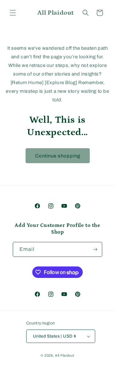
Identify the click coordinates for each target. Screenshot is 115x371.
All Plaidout (64, 355)
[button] (13, 13)
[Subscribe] (95, 249)
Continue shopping (57, 155)
